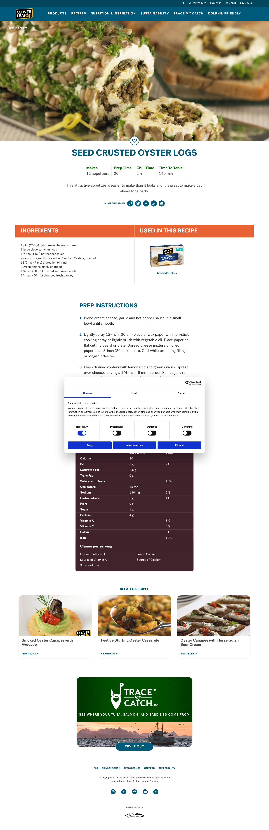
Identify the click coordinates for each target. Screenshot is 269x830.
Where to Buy (197, 3)
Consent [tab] (87, 393)
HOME (11, 28)
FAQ (96, 768)
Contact (230, 3)
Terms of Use (132, 768)
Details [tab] (134, 393)
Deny (90, 445)
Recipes (78, 13)
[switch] (117, 433)
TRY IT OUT (134, 746)
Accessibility (167, 768)
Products (57, 13)
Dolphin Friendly (224, 13)
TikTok (155, 791)
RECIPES (23, 28)
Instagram (113, 791)
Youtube (145, 791)
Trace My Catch (189, 13)
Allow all (179, 445)
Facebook (123, 791)
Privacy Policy (111, 768)
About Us (216, 3)
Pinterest (134, 791)
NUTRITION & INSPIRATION (113, 13)
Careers (149, 768)
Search (183, 3)
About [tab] (181, 393)
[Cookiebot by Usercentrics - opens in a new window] (187, 383)
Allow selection (134, 445)
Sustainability (154, 13)
